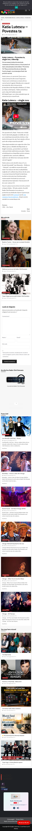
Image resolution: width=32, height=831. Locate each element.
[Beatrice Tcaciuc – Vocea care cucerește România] (16, 230)
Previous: (7, 206)
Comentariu (6, 316)
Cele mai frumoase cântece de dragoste (14, 757)
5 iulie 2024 (11, 475)
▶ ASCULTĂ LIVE (24, 822)
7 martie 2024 (11, 615)
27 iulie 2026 (10, 710)
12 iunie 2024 (11, 545)
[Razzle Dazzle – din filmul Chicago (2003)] (16, 497)
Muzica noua (5, 677)
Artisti (4, 651)
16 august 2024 (11, 440)
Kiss (4, 34)
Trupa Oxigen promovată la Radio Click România (15, 296)
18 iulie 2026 (9, 764)
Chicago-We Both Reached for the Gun (13, 543)
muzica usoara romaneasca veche (9, 758)
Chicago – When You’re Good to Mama (13, 579)
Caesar (4, 244)
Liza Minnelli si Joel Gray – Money (11, 438)
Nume (4, 337)
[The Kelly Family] (16, 643)
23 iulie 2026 (10, 737)
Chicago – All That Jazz (8, 614)
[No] (30, 5)
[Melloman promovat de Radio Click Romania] (16, 257)
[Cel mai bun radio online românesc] (16, 697)
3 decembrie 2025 (11, 244)
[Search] (29, 10)
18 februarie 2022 (11, 34)
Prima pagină (10, 819)
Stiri (3, 704)
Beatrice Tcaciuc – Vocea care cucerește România (16, 242)
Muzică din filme (6, 434)
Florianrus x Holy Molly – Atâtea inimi (12, 681)
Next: (25, 210)
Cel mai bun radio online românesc (11, 708)
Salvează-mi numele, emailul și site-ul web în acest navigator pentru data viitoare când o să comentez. (16, 354)
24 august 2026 (11, 656)
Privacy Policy (19, 819)
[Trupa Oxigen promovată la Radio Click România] (16, 284)
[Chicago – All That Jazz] (16, 602)
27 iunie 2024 (11, 510)
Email (19, 337)
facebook (16, 195)
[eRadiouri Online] (4, 789)
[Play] (14, 808)
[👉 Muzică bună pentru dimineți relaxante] (16, 724)
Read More (4, 448)
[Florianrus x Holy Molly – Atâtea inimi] (16, 670)
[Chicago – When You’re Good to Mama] (16, 567)
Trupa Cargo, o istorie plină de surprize (12, 762)
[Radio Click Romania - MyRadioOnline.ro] (3, 784)
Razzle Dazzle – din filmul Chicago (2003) (13, 508)
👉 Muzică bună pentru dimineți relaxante (13, 735)
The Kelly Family (6, 654)
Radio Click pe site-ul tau (10, 821)
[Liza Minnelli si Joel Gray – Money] (16, 426)
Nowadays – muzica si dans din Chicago (13, 473)
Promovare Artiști (6, 23)
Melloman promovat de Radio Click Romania (14, 269)
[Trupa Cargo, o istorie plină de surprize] (16, 750)
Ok (16, 7)
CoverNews (23, 826)
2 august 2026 (10, 683)
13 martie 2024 (11, 298)
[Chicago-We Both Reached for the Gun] (16, 532)
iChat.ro (3, 787)
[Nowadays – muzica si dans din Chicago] (16, 462)
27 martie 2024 (12, 580)
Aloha (4, 764)
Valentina (5, 440)
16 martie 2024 (11, 271)
